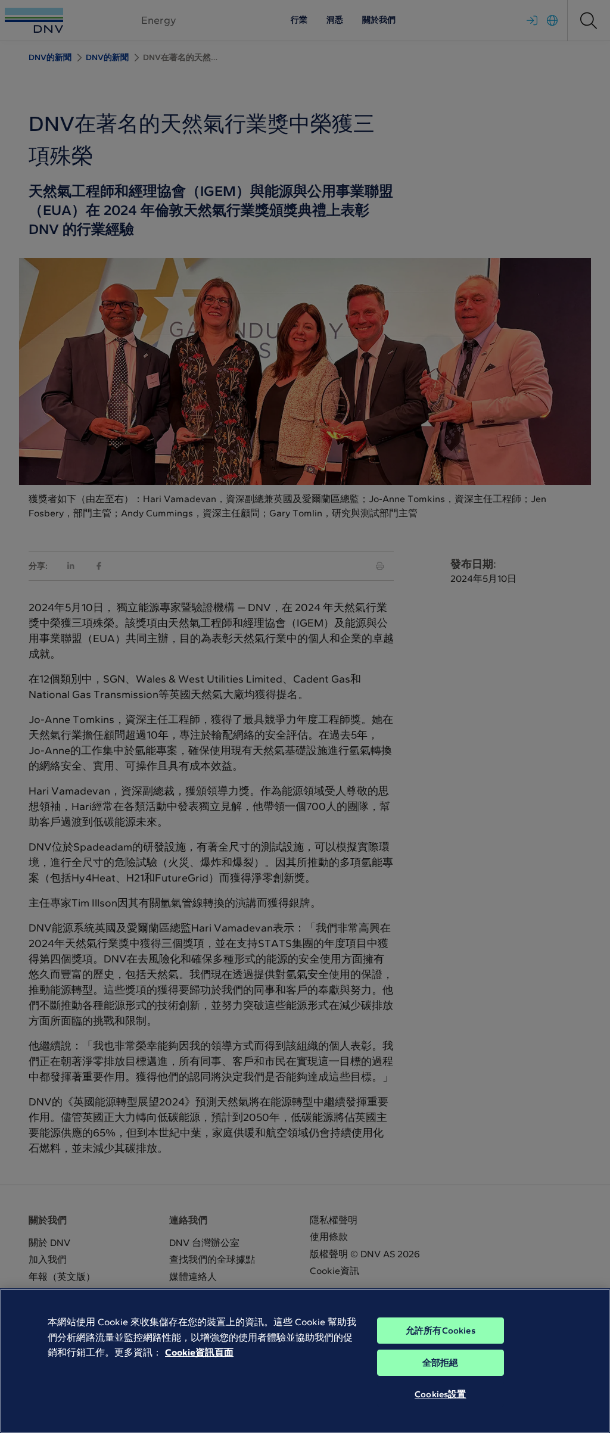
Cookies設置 (440, 1394)
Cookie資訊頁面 (199, 1352)
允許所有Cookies (440, 1330)
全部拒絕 (440, 1362)
